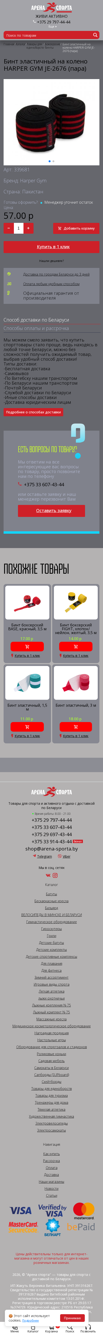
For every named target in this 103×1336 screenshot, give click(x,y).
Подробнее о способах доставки (33, 412)
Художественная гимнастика (51, 1116)
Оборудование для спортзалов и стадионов (51, 1047)
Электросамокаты (51, 1130)
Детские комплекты (51, 949)
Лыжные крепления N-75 (51, 1005)
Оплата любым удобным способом (51, 284)
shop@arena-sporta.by (51, 848)
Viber (66, 856)
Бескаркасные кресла (51, 901)
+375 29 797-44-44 (53, 22)
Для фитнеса (51, 970)
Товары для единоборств (51, 1088)
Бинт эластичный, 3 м (76, 705)
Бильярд (51, 908)
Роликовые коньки (51, 1054)
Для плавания (51, 963)
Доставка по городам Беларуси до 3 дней (56, 274)
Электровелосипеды (51, 1123)
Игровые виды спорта (51, 984)
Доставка (51, 1174)
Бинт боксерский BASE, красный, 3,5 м (27, 627)
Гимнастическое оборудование (51, 922)
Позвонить (88, 1331)
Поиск (70, 1331)
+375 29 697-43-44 (52, 834)
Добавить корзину (79, 228)
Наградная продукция (51, 1033)
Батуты (51, 894)
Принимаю (72, 1318)
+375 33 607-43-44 (44, 484)
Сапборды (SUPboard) (51, 1074)
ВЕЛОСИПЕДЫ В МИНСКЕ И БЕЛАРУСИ (51, 915)
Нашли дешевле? (51, 261)
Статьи (51, 1195)
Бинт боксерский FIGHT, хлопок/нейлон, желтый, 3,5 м (76, 628)
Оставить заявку (53, 510)
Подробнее (30, 1320)
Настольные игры (51, 1040)
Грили (51, 935)
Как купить (51, 1154)
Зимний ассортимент (51, 977)
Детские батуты (51, 942)
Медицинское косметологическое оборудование (51, 1026)
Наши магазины (51, 1181)
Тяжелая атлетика (51, 1109)
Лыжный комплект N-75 (51, 1012)
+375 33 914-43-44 (52, 841)
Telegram (44, 856)
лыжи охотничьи (51, 998)
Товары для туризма (51, 1095)
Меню (15, 1331)
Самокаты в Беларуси (51, 1068)
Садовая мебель (51, 1061)
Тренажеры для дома (51, 1102)
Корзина (52, 1328)
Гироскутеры (51, 929)
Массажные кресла (51, 1019)
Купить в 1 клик (53, 246)
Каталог (33, 1331)
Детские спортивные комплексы (51, 956)
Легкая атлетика (51, 991)
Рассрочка (51, 1160)
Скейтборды (51, 1081)
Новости (51, 1188)
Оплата (51, 1167)
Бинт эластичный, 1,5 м (27, 707)
